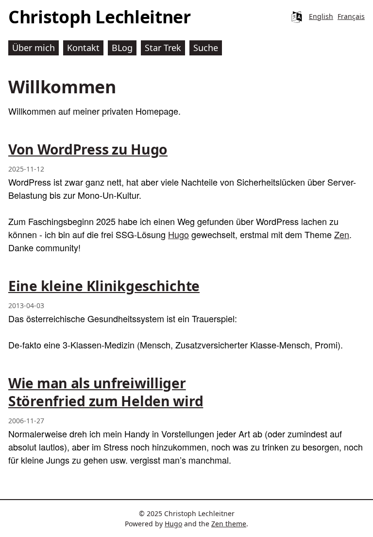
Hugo (178, 234)
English (321, 16)
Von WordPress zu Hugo (88, 149)
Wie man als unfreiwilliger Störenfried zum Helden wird (105, 392)
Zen (341, 234)
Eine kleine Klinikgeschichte (104, 286)
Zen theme (228, 523)
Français (351, 16)
